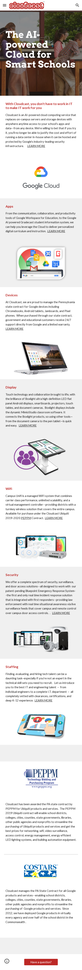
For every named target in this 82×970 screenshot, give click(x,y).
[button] (4, 5)
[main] (41, 53)
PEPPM (26, 518)
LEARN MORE (36, 146)
